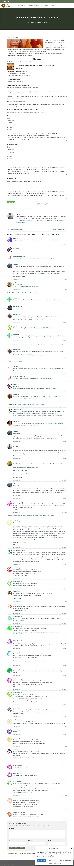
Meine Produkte (38, 5)
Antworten (64, 244)
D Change (15, 568)
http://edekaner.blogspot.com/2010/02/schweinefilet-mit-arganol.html (30, 355)
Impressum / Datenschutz (7, 862)
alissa (14, 248)
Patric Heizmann (17, 409)
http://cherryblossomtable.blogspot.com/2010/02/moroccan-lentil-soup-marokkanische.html (36, 388)
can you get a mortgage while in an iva (22, 799)
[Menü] (69, 1)
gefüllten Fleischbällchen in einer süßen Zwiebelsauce (37, 378)
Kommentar (12, 828)
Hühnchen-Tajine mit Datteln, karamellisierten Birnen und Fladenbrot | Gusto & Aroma (33, 515)
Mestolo (15, 326)
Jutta (14, 264)
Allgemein (29, 5)
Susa (14, 238)
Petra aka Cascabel (17, 256)
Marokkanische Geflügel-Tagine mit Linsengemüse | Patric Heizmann (28, 404)
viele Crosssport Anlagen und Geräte (54, 556)
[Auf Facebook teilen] (36, 204)
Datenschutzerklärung (52, 863)
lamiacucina (16, 283)
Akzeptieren (41, 860)
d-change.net (16, 581)
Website (49, 841)
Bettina (15, 394)
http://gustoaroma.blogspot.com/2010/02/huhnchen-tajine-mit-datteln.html (32, 398)
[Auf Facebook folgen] (1, 1)
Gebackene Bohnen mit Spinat (17, 229)
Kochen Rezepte (17, 781)
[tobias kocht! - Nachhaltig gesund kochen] (8, 5)
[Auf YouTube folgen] (8, 1)
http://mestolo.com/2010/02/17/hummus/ (41, 328)
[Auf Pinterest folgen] (7, 1)
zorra (14, 366)
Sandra (15, 298)
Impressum (59, 863)
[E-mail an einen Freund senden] (41, 204)
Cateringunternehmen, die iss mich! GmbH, (26, 220)
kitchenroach (16, 306)
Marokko (30, 209)
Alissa (14, 384)
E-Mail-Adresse (31, 841)
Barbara (15, 421)
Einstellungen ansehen (64, 860)
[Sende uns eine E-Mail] (5, 1)
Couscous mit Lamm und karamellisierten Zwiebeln (51, 423)
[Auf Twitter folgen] (4, 1)
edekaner (15, 314)
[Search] (72, 2)
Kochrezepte (21, 5)
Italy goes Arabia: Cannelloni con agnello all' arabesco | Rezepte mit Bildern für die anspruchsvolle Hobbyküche (39, 344)
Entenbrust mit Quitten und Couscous (22, 474)
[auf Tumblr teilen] (46, 204)
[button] (71, 848)
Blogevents (37, 15)
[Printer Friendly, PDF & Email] (11, 202)
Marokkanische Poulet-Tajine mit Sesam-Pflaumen (51, 368)
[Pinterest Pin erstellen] (43, 204)
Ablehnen (51, 860)
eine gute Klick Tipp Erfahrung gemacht (37, 535)
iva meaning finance (18, 812)
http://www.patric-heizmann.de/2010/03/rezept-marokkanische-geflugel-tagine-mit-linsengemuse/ (37, 415)
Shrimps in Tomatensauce (58, 229)
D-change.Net (16, 765)
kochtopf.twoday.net (17, 361)
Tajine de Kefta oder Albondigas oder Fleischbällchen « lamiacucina (28, 293)
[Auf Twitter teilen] (38, 204)
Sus (14, 462)
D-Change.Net (16, 605)
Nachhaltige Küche (49, 5)
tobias (45, 22)
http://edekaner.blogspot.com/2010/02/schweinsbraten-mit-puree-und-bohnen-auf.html (35, 320)
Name (10, 841)
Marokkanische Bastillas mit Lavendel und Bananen (25, 467)
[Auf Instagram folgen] (3, 1)
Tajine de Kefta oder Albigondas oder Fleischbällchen (26, 286)
